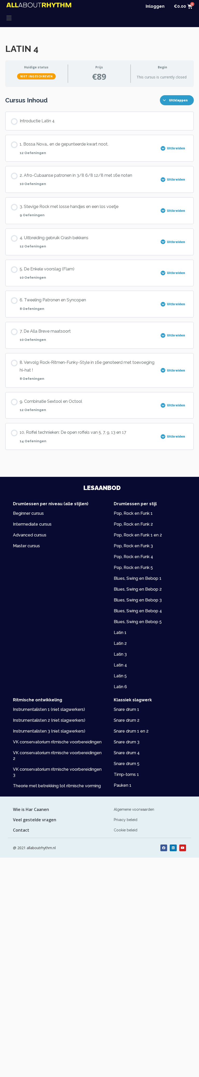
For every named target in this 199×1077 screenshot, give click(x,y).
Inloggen (155, 6)
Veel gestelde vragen (34, 820)
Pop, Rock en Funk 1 (133, 513)
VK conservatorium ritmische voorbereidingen (57, 742)
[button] (53, 18)
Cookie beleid (125, 830)
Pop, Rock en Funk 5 (133, 567)
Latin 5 (120, 675)
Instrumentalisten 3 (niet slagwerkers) (49, 731)
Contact (21, 830)
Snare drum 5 (126, 763)
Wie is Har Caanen (31, 809)
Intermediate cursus (32, 524)
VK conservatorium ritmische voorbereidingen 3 (57, 772)
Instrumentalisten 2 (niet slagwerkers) (49, 720)
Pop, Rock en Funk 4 (133, 556)
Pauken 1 (122, 785)
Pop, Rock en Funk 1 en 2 (138, 535)
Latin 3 (120, 654)
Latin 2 (120, 643)
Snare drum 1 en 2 (131, 731)
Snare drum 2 (126, 720)
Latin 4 (120, 665)
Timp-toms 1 (126, 774)
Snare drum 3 (126, 742)
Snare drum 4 (127, 752)
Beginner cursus (28, 513)
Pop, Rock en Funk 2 (133, 524)
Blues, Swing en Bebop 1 (137, 578)
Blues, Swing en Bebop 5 (138, 621)
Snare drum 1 (126, 709)
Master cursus (26, 545)
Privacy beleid (125, 820)
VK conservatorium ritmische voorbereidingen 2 (57, 755)
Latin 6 (120, 686)
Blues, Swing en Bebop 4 (138, 610)
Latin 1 (120, 632)
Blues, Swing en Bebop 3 (138, 600)
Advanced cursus (29, 535)
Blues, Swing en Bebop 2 (138, 589)
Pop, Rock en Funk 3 (133, 545)
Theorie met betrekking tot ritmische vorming (57, 785)
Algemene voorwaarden (134, 809)
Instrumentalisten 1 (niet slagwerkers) (49, 709)
